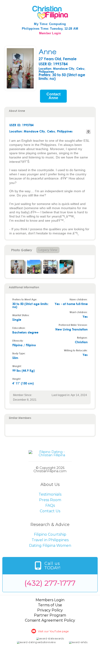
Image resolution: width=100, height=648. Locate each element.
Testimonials (50, 494)
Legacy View (48, 250)
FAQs (50, 505)
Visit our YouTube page (53, 631)
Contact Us (50, 511)
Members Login (50, 600)
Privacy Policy (50, 610)
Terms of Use (50, 605)
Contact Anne (53, 96)
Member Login (50, 33)
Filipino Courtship (50, 534)
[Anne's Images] (17, 267)
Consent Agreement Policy (50, 620)
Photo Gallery (21, 250)
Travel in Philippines (50, 540)
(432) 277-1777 (50, 583)
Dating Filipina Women (50, 545)
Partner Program (50, 615)
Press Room (50, 500)
